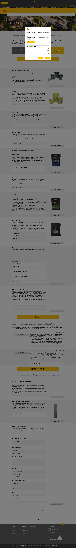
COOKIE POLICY (29, 39)
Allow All (47, 57)
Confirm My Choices (31, 41)
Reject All (40, 57)
